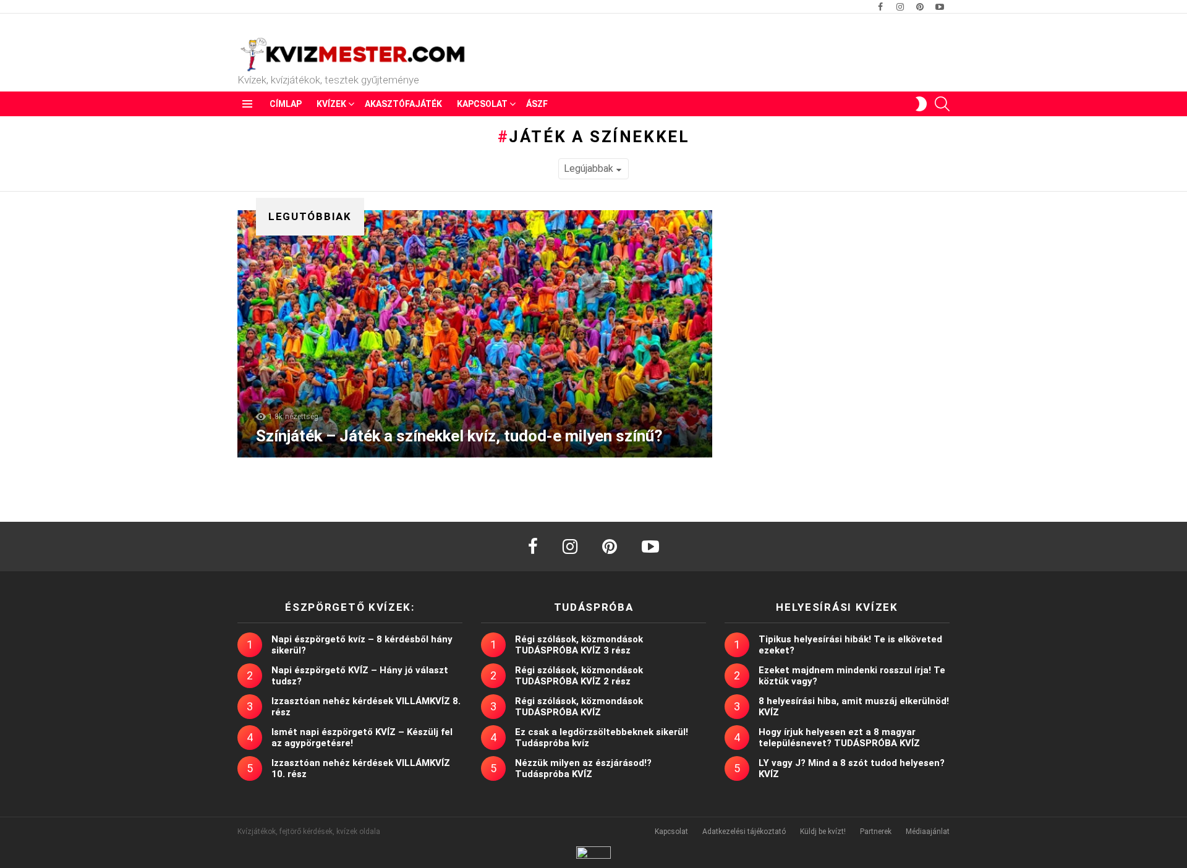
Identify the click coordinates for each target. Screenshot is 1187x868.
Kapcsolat (482, 104)
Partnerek (875, 831)
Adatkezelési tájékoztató (744, 831)
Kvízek (331, 104)
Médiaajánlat (928, 831)
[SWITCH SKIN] (921, 103)
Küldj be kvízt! (823, 831)
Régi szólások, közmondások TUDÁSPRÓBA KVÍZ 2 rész (579, 676)
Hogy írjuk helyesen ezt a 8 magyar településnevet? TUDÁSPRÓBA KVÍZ (839, 737)
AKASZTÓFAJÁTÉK (403, 104)
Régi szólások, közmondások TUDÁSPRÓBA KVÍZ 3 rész (579, 645)
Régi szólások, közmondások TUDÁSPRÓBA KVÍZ (579, 707)
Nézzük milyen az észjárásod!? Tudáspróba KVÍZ (583, 768)
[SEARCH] (942, 103)
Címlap (286, 104)
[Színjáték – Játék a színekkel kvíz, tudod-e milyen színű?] (474, 333)
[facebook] (533, 546)
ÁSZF (537, 104)
